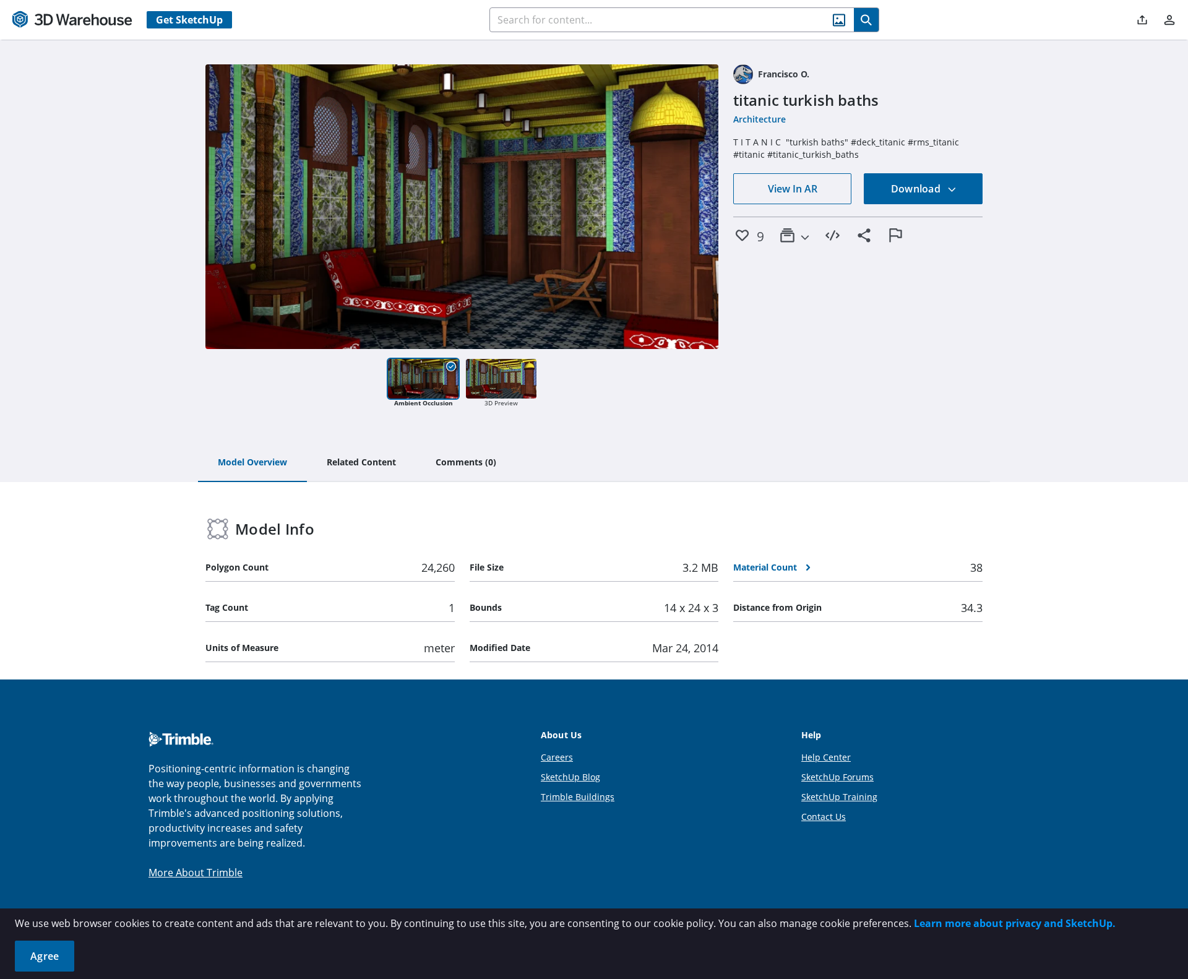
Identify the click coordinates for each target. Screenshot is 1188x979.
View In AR (792, 189)
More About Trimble (195, 872)
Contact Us (823, 816)
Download (917, 189)
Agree (44, 956)
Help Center (826, 757)
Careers (557, 757)
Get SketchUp (189, 20)
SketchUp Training (839, 797)
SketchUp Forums (837, 777)
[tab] (252, 463)
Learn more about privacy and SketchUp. (1015, 923)
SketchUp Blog (570, 777)
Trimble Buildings (577, 797)
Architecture (759, 119)
